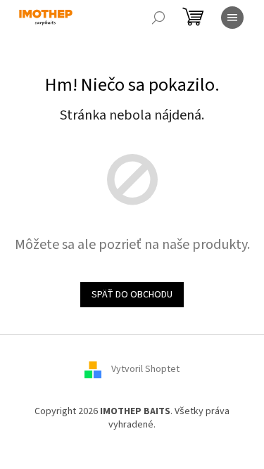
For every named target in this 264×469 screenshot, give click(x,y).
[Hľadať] (158, 18)
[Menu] (232, 18)
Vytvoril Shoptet (145, 369)
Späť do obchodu (132, 295)
